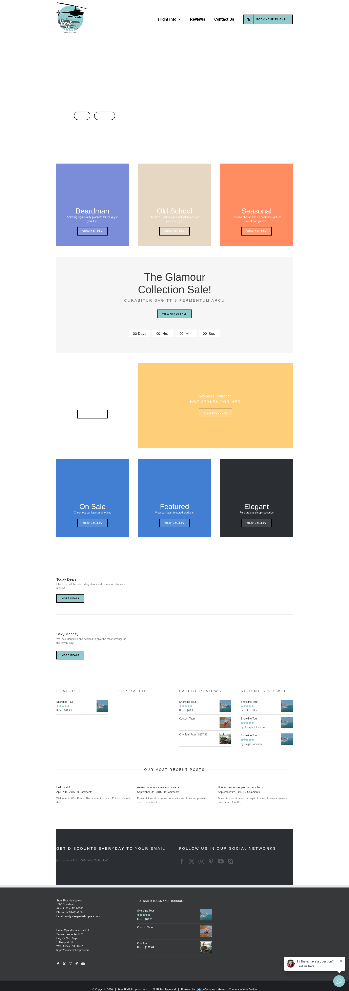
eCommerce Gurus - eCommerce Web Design (230, 989)
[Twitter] (64, 963)
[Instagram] (70, 963)
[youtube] (221, 861)
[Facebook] (58, 963)
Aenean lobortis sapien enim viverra (158, 787)
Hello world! (63, 787)
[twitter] (191, 861)
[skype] (230, 861)
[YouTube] (83, 963)
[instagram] (201, 861)
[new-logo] (71, 3)
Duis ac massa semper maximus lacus (241, 787)
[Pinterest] (76, 963)
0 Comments (84, 791)
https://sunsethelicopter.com (72, 950)
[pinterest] (211, 861)
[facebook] (182, 861)
